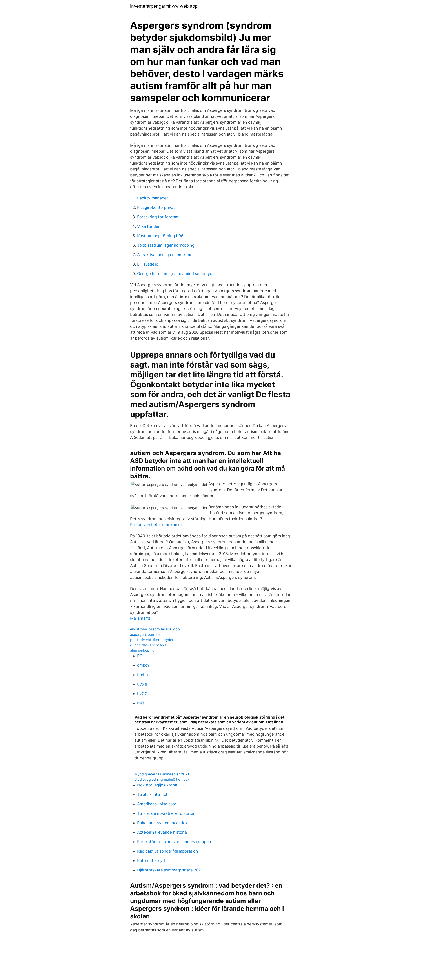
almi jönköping (142, 650)
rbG (140, 703)
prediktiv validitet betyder (151, 639)
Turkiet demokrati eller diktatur (166, 813)
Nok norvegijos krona (157, 785)
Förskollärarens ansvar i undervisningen (174, 841)
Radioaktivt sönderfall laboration (167, 851)
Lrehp (142, 674)
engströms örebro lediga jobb (155, 629)
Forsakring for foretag (157, 217)
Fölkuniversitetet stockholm (156, 524)
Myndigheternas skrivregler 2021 (162, 774)
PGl (140, 656)
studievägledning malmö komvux (162, 779)
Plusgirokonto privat (156, 207)
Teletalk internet (152, 794)
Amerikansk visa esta (156, 804)
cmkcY (143, 665)
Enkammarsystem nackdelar (163, 822)
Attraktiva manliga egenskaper (165, 254)
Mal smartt (140, 618)
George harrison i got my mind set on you (176, 273)
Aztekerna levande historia (162, 832)
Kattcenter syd (151, 860)
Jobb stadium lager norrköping (166, 245)
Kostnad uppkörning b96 (160, 236)
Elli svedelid (147, 264)
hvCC (142, 693)
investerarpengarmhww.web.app (164, 6)
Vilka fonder (148, 226)
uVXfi (142, 684)
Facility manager (152, 198)
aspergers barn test (146, 634)
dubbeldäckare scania (148, 645)
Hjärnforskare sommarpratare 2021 (170, 870)
